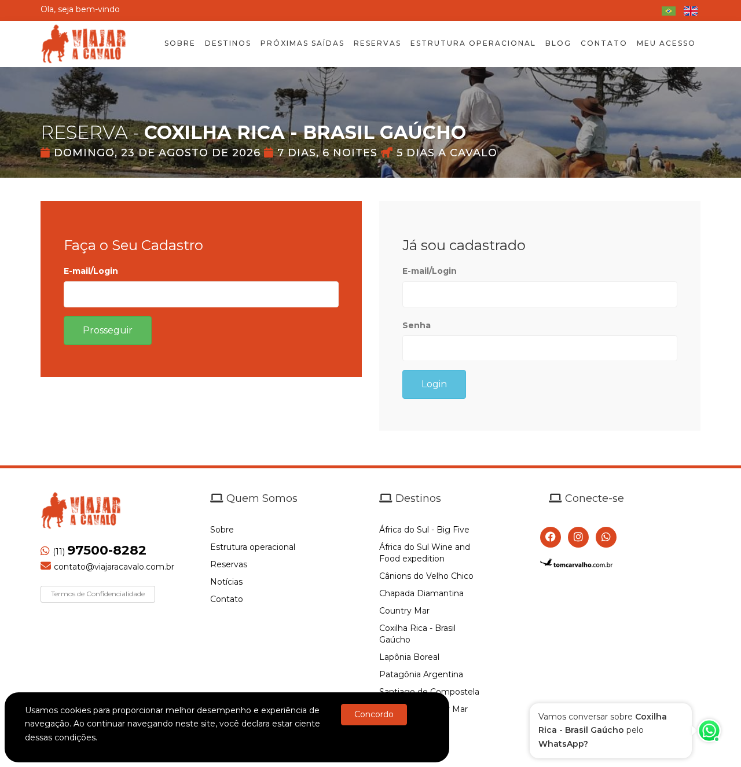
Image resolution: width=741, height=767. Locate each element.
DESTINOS (228, 43)
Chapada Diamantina (421, 593)
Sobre (222, 529)
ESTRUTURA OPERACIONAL (473, 43)
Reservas (228, 564)
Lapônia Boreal (409, 657)
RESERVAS (377, 43)
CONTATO (604, 43)
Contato (226, 599)
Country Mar (404, 610)
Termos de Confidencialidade (98, 593)
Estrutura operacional (252, 547)
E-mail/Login (91, 271)
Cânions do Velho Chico (426, 576)
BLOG (558, 43)
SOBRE (180, 43)
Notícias (226, 582)
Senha (416, 325)
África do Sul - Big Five (424, 529)
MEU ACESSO (666, 43)
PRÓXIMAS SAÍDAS (302, 43)
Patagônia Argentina (421, 674)
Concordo (374, 714)
